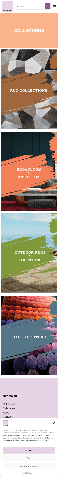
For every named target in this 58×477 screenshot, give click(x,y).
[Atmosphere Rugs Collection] (29, 171)
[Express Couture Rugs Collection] (29, 335)
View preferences (29, 466)
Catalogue (9, 408)
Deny (29, 458)
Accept (29, 450)
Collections (9, 404)
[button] (53, 423)
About (6, 412)
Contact (8, 416)
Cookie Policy (28, 473)
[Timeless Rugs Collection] (29, 89)
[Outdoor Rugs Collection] (29, 253)
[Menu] (54, 6)
